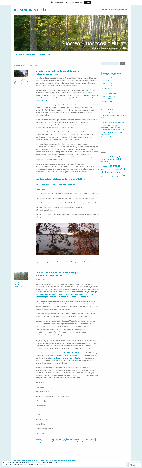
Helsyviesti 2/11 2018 (107, 80)
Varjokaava (103, 176)
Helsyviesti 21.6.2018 (107, 99)
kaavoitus (42, 262)
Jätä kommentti (18, 84)
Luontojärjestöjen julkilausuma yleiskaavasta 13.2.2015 (61, 179)
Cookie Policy (42, 464)
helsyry (17, 284)
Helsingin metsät (30, 10)
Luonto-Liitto (40, 98)
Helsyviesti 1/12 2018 (107, 78)
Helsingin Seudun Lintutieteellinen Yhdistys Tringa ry (79, 95)
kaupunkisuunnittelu (51, 262)
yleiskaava (80, 262)
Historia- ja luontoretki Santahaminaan (112, 122)
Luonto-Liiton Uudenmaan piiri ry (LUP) (60, 98)
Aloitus (88, 2)
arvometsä (42, 439)
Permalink (87, 262)
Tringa (74, 262)
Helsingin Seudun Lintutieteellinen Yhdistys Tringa (55, 294)
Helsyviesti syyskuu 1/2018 (109, 93)
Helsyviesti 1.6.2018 (106, 101)
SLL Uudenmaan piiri (74, 441)
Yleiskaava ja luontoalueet (25, 54)
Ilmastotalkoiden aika (107, 113)
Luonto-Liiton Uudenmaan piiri (87, 439)
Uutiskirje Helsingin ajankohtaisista (111, 73)
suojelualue (83, 441)
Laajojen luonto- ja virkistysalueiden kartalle (67, 358)
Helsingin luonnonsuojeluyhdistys (114, 10)
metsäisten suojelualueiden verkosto (54, 441)
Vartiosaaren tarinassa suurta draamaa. (112, 120)
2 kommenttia (18, 286)
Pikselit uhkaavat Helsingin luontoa (111, 137)
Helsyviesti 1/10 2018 (107, 88)
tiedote (117, 175)
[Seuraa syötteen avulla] (101, 73)
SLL (71, 262)
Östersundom (115, 176)
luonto (59, 262)
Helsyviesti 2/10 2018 (107, 86)
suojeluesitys (91, 441)
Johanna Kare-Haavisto (22, 82)
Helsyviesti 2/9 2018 (107, 91)
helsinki (72, 439)
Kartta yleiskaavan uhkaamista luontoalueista (57, 184)
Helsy (75, 439)
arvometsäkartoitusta (91, 105)
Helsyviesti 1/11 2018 (107, 83)
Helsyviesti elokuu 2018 (108, 96)
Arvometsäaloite (45, 54)
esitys (47, 439)
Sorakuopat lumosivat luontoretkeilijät (112, 129)
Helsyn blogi (108, 110)
